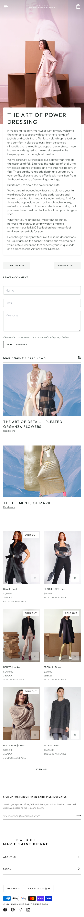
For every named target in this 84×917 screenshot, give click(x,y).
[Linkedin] (28, 909)
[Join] (77, 815)
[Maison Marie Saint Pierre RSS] (79, 357)
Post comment (17, 344)
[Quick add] (35, 578)
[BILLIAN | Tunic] (62, 713)
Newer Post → (67, 265)
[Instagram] (20, 909)
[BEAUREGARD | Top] (62, 557)
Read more (9, 430)
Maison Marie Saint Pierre (23, 904)
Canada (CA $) (37, 888)
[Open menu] (9, 6)
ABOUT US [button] (9, 857)
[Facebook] (5, 909)
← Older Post (16, 265)
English (12, 888)
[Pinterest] (13, 909)
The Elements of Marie (27, 503)
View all (42, 769)
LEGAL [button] (7, 868)
